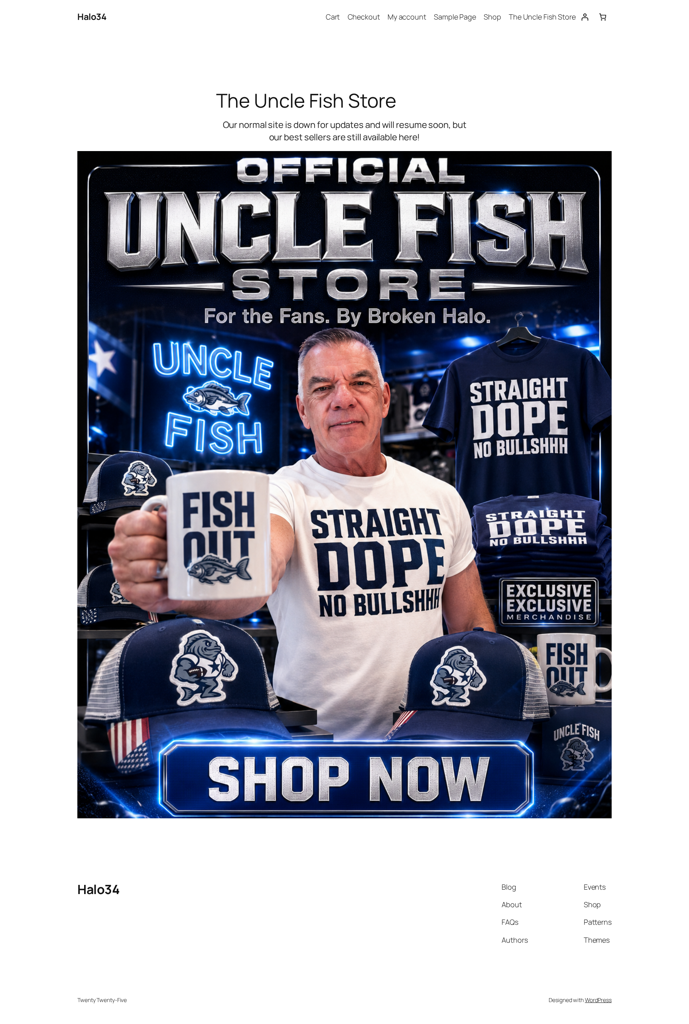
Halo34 (91, 17)
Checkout (364, 17)
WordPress (598, 1000)
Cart (333, 17)
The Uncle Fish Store (542, 17)
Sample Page (455, 17)
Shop (492, 17)
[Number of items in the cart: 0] (603, 17)
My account (407, 17)
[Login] (585, 17)
